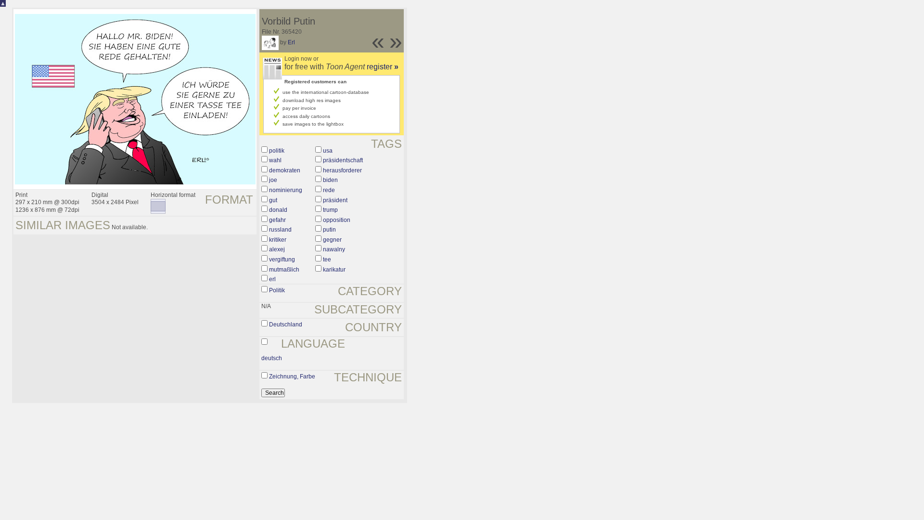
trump (330, 210)
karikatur (334, 269)
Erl (291, 42)
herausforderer (342, 170)
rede (329, 190)
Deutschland (285, 324)
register (382, 67)
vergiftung (282, 259)
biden (330, 180)
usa (328, 150)
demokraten (284, 170)
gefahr (277, 220)
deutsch (271, 358)
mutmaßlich (284, 269)
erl (272, 279)
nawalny (334, 249)
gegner (332, 239)
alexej (277, 249)
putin (329, 229)
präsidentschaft (343, 160)
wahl (275, 160)
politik (276, 150)
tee (327, 259)
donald (278, 210)
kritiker (277, 239)
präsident (335, 200)
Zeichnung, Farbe (292, 376)
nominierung (285, 190)
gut (273, 200)
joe (273, 180)
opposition (336, 220)
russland (280, 229)
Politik (277, 290)
